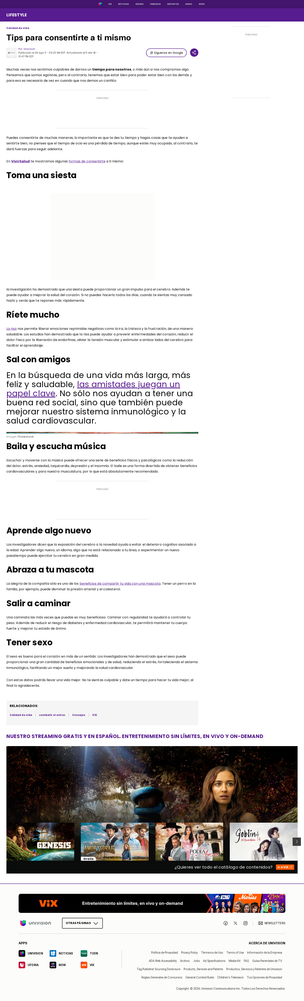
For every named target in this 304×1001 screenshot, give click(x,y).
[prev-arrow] (4, 841)
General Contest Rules (200, 977)
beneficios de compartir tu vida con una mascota (120, 583)
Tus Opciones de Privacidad (264, 977)
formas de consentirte (87, 161)
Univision (29, 49)
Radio (189, 4)
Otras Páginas (78, 923)
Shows (139, 4)
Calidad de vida (17, 28)
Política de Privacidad (164, 952)
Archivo (185, 961)
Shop (202, 4)
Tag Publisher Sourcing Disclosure (158, 969)
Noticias (123, 4)
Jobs (196, 961)
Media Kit (235, 961)
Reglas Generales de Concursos (161, 977)
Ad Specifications (214, 961)
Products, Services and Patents (203, 969)
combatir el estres (52, 715)
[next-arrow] (297, 842)
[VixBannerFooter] (152, 903)
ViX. (95, 715)
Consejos (78, 715)
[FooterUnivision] (35, 923)
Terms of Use (235, 952)
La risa (11, 328)
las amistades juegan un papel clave (93, 388)
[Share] (194, 52)
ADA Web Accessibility (163, 961)
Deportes (173, 4)
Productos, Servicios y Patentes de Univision (254, 969)
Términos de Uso (212, 952)
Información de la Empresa (264, 952)
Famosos (155, 4)
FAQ (246, 961)
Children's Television (230, 977)
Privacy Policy (189, 952)
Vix (110, 4)
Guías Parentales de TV (267, 961)
